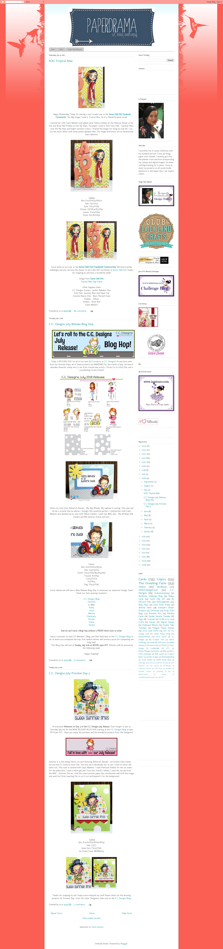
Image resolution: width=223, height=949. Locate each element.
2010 (144, 556)
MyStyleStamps (144, 636)
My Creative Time (156, 639)
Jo (89, 605)
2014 (144, 540)
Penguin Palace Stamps (163, 628)
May (146, 515)
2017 (144, 474)
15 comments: (80, 660)
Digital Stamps (167, 622)
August (147, 486)
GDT (165, 631)
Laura (91, 610)
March (147, 523)
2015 (144, 536)
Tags (141, 619)
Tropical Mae (94, 117)
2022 (144, 454)
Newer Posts (56, 913)
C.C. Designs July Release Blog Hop (71, 324)
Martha (91, 613)
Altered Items (145, 607)
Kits (169, 671)
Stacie (91, 622)
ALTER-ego (167, 666)
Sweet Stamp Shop (163, 660)
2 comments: (80, 904)
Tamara (91, 625)
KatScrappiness (163, 602)
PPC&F (164, 645)
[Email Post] (91, 311)
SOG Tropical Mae (61, 61)
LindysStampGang (162, 593)
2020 (144, 462)
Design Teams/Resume (74, 49)
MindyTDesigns (144, 651)
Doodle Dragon (152, 657)
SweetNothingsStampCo (147, 677)
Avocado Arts (155, 613)
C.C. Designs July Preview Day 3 (69, 673)
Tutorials (151, 619)
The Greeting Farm (152, 583)
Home (53, 49)
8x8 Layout (159, 654)
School (164, 674)
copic (159, 677)
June (146, 511)
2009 (144, 561)
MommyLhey (143, 674)
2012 (144, 548)
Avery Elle (149, 663)
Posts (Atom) (97, 927)
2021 (144, 458)
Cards (142, 579)
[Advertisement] (155, 701)
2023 (144, 450)
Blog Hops (143, 605)
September (149, 482)
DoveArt (169, 668)
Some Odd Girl (119, 270)
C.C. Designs (109, 361)
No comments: (80, 311)
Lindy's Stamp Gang (162, 634)
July (146, 490)
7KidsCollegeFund (148, 589)
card (140, 663)
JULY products (95, 361)
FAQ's (61, 49)
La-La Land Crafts (150, 630)
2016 (144, 478)
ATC (168, 648)
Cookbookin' (155, 648)
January (147, 531)
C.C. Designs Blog (91, 599)
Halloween (162, 642)
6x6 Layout (154, 666)
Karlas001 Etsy (152, 645)
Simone (91, 619)
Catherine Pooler (145, 668)
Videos (142, 586)
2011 (144, 552)
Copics (161, 579)
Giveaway (160, 671)
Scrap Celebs (147, 660)
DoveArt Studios (145, 671)
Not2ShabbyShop (168, 657)
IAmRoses (162, 586)
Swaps (152, 642)
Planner (156, 651)
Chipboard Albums (150, 625)
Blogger (124, 943)
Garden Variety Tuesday (159, 616)
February (148, 527)
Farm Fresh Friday (161, 605)
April (146, 519)
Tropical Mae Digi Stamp (91, 281)
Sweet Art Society (162, 663)
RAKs (164, 651)
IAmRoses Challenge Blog (151, 596)
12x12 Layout (161, 636)
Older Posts (127, 913)
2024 (144, 446)
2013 (144, 544)
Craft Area (158, 668)
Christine (91, 602)
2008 (144, 565)
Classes (152, 622)
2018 (144, 470)
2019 (144, 466)
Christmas (154, 610)
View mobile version (91, 918)
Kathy (91, 607)
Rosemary (91, 616)
